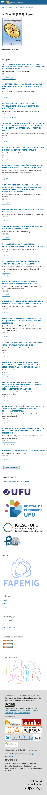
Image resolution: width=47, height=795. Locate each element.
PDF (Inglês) (9, 78)
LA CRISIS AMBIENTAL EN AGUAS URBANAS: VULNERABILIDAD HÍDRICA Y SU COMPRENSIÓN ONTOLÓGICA (21, 106)
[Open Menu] (2, 2)
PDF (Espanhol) (10, 117)
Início (4, 7)
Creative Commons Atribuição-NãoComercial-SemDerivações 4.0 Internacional (22, 711)
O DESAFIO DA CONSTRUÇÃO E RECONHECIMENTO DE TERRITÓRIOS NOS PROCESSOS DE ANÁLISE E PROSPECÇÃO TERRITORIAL (23, 408)
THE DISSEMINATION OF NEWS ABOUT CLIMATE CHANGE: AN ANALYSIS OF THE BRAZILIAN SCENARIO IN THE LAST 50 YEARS (23, 66)
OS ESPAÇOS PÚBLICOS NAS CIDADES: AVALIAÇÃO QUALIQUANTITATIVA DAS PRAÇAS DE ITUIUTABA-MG (22, 86)
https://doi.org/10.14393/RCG (19, 481)
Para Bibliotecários (9, 627)
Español (6, 603)
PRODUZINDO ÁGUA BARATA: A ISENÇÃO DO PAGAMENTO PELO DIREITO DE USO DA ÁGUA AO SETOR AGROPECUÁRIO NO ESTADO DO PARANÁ (21, 364)
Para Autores (7, 624)
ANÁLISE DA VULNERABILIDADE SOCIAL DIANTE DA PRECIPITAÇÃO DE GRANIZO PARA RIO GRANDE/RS (22, 302)
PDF (7, 98)
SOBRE (32, 700)
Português (7, 607)
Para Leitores (7, 620)
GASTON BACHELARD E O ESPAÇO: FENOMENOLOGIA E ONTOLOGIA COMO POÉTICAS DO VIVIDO (23, 149)
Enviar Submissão (11, 467)
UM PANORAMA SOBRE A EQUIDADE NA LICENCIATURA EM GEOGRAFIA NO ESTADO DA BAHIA (23, 245)
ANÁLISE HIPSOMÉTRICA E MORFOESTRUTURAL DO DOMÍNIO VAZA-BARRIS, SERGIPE (22, 227)
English (6, 600)
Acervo (11, 7)
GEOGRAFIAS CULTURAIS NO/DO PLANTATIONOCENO (23, 450)
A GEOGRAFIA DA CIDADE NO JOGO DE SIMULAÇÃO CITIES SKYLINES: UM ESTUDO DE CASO (22, 344)
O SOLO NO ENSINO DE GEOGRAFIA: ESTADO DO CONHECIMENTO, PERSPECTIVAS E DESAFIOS (21, 282)
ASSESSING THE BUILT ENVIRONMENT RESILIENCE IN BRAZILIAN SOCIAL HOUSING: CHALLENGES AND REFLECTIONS (23, 430)
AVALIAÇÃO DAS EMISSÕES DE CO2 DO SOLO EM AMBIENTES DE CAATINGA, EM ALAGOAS (21, 262)
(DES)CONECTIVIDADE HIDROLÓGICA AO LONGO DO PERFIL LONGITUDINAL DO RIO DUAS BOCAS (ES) (22, 166)
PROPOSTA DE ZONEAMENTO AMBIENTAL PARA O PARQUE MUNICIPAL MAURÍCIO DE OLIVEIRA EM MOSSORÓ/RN (21, 320)
